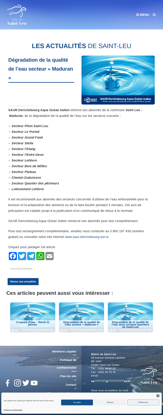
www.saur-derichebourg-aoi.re (87, 237)
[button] (158, 395)
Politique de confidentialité (13, 410)
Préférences (143, 402)
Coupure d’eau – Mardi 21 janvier (32, 323)
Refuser (110, 402)
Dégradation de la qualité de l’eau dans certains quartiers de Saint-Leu (130, 325)
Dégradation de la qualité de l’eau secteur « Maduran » (81, 323)
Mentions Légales (64, 351)
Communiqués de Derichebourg (21, 269)
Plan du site (68, 376)
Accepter (77, 402)
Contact (71, 384)
